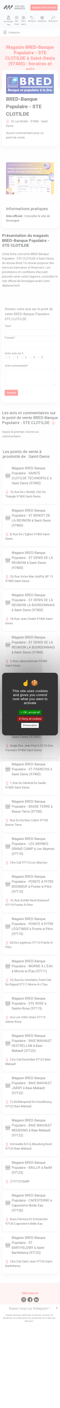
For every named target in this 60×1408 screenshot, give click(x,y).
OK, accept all (31, 712)
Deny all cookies (31, 718)
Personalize (30, 725)
